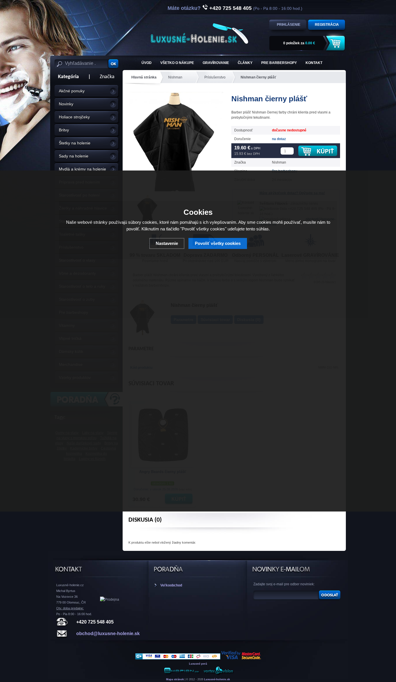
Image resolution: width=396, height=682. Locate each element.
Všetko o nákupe (177, 63)
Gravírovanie (216, 63)
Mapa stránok (175, 679)
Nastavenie (167, 243)
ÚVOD (146, 63)
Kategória (67, 77)
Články (245, 63)
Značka (107, 77)
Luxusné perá (198, 663)
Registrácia (327, 25)
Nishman (175, 77)
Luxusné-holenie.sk (217, 679)
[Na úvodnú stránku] (199, 33)
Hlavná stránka (144, 77)
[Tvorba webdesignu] (218, 674)
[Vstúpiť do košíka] (336, 43)
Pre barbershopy (279, 63)
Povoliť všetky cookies (218, 243)
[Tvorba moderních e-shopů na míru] (182, 674)
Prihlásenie (288, 25)
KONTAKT (314, 63)
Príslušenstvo (215, 77)
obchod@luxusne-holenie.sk (108, 633)
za (299, 43)
